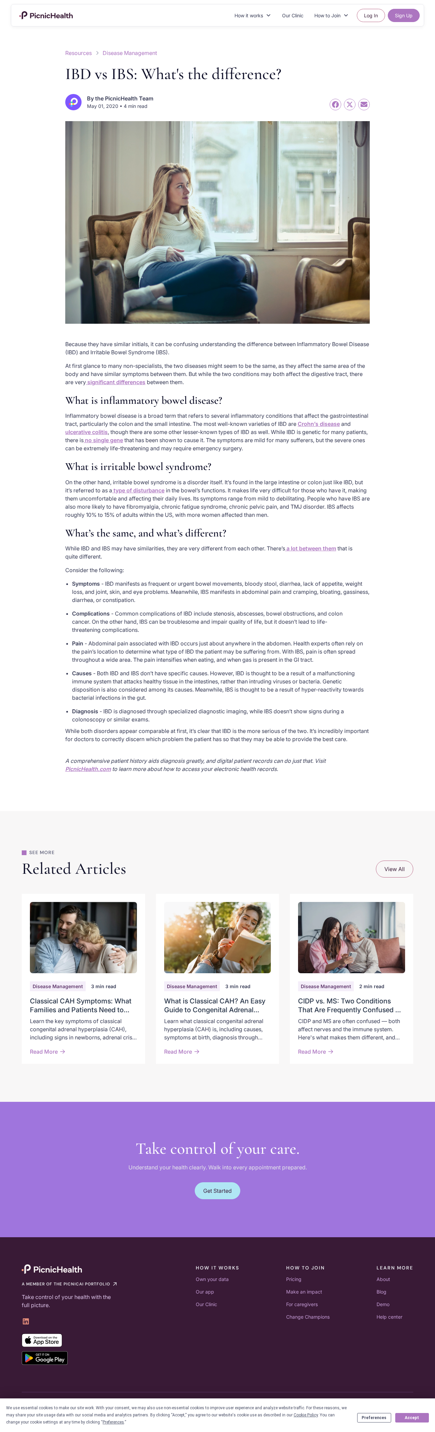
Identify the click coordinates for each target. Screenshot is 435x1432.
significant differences (115, 382)
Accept (412, 1417)
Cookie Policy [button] (306, 1415)
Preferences (374, 1417)
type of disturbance (138, 490)
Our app (205, 1292)
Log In (371, 15)
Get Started (217, 1190)
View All (394, 869)
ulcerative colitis (86, 432)
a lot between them (310, 548)
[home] (46, 15)
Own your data (212, 1279)
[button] (253, 15)
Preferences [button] (113, 1422)
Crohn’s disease (319, 423)
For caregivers (302, 1304)
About (383, 1279)
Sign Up (404, 15)
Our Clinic (292, 15)
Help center (389, 1317)
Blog (381, 1292)
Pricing (293, 1279)
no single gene (103, 440)
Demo (383, 1304)
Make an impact (304, 1292)
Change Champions (308, 1317)
